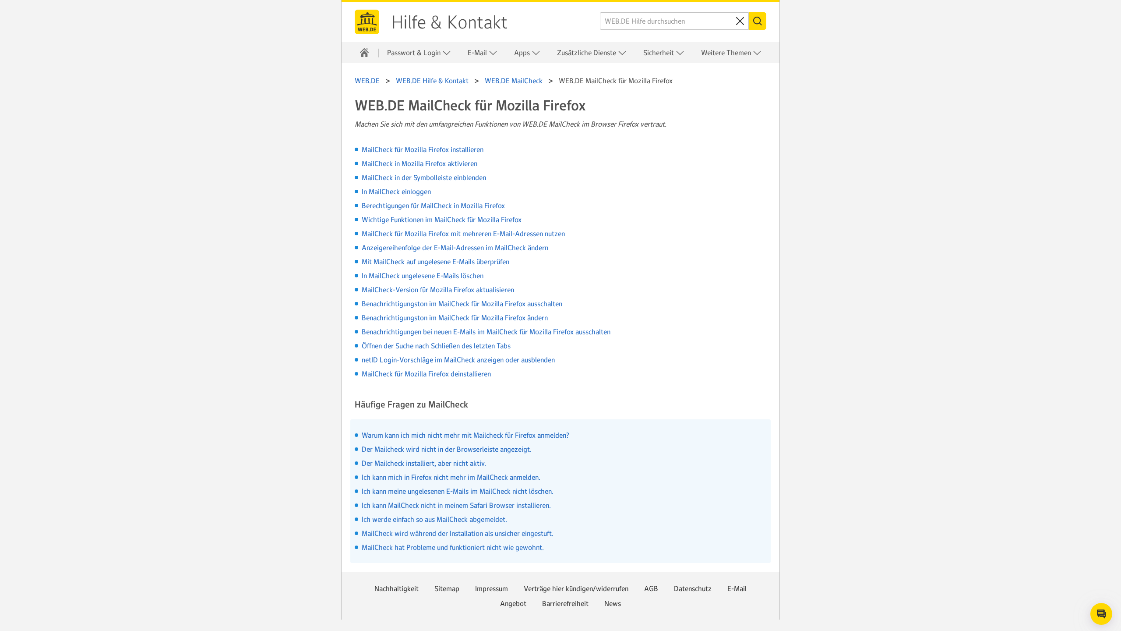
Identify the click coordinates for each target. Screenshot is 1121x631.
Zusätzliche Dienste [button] (587, 52)
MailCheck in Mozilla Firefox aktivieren (419, 163)
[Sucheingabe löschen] (740, 21)
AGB (651, 588)
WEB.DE (367, 22)
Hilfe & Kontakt (449, 22)
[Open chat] (1101, 614)
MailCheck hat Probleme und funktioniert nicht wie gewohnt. (453, 547)
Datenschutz (693, 588)
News (612, 603)
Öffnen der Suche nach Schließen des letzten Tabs (436, 345)
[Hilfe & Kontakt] (364, 52)
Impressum (491, 588)
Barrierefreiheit (565, 603)
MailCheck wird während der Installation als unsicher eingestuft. (457, 533)
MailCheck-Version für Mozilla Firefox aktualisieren (438, 289)
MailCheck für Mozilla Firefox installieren (422, 149)
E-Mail (737, 588)
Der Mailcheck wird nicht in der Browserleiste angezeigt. (447, 449)
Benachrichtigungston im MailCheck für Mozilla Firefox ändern (455, 317)
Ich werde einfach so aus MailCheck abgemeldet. (434, 519)
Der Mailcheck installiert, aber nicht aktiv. (424, 463)
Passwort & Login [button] (414, 52)
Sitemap (446, 588)
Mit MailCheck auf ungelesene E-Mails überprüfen (435, 261)
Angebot (513, 603)
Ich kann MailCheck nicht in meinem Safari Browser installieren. (456, 505)
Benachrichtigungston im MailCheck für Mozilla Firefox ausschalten (462, 303)
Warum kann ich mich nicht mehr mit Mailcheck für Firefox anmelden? (465, 435)
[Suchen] (757, 21)
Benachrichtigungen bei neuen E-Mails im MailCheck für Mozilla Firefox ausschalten (486, 331)
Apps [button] (523, 52)
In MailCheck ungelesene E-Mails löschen (422, 275)
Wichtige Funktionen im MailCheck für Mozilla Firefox (442, 219)
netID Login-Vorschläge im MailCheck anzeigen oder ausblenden (458, 359)
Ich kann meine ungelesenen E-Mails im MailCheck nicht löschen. (457, 491)
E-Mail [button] (478, 52)
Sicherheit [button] (659, 52)
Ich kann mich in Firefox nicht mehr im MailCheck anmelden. (451, 477)
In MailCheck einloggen (396, 191)
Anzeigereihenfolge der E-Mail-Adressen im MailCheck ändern (455, 247)
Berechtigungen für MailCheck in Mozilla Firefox (433, 205)
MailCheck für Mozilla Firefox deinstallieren (426, 373)
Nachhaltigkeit (396, 588)
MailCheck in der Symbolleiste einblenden (424, 177)
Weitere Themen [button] (727, 52)
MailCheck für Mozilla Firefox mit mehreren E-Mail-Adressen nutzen (463, 233)
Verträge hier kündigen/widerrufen (576, 588)
